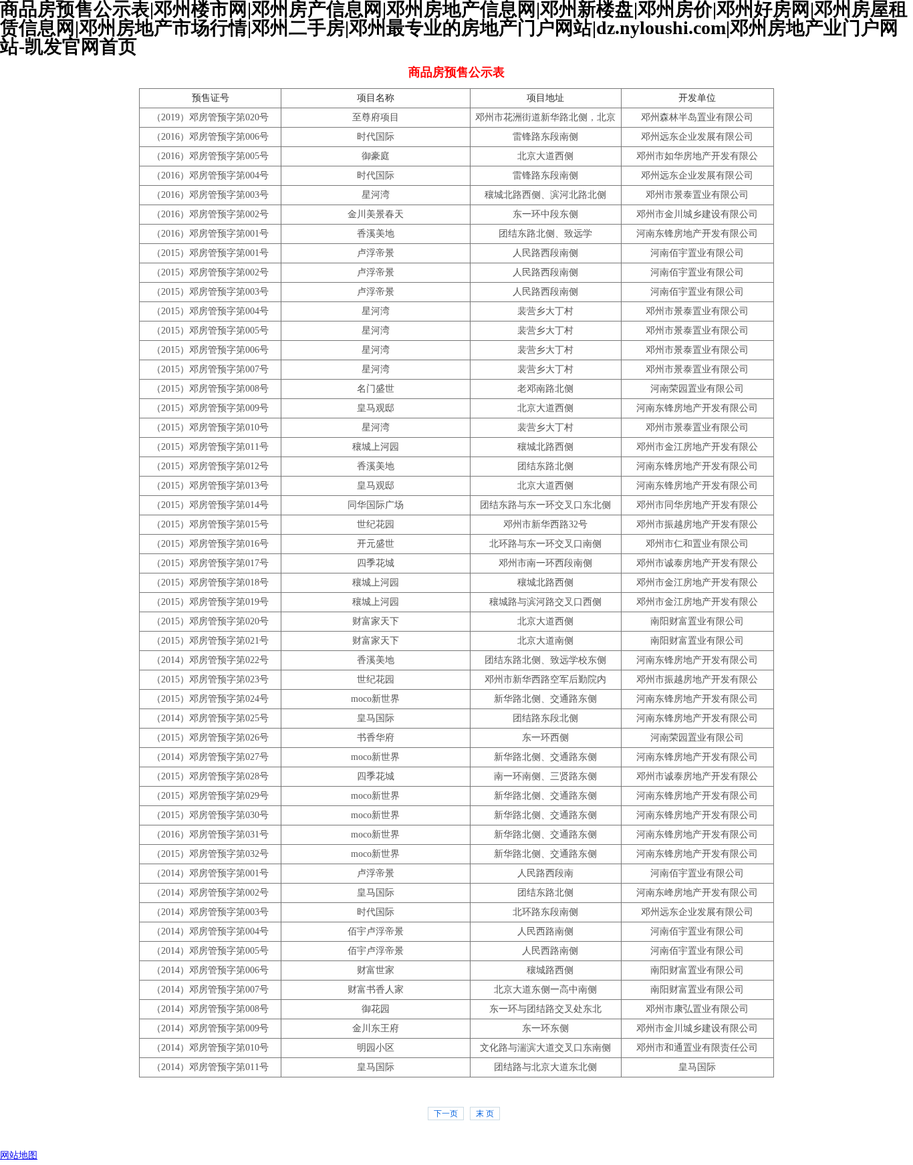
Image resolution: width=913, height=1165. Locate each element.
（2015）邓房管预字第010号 (210, 427)
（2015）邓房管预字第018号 (210, 582)
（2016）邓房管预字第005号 (210, 156)
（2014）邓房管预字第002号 (210, 893)
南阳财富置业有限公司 (697, 621)
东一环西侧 (545, 738)
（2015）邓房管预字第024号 (210, 699)
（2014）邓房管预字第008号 (210, 1009)
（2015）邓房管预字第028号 (210, 776)
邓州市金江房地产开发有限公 (697, 447)
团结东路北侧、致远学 (545, 234)
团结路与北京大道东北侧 (545, 1067)
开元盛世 (375, 544)
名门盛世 (375, 389)
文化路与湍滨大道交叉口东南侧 (545, 1048)
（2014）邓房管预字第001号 (210, 873)
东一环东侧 (545, 1028)
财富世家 (375, 970)
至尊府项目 (375, 117)
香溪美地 (375, 234)
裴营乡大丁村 (545, 311)
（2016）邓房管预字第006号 (210, 137)
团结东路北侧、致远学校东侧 (545, 660)
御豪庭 (376, 156)
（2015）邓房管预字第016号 (210, 544)
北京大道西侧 (545, 156)
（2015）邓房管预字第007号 (210, 369)
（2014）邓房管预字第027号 (210, 757)
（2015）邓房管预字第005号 (210, 331)
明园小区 (375, 1048)
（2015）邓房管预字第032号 (210, 854)
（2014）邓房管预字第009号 (210, 1028)
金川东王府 (375, 1028)
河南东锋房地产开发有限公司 (697, 234)
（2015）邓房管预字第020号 (210, 621)
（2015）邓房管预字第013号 (210, 486)
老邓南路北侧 (545, 389)
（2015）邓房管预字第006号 (210, 350)
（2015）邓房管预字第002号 (210, 272)
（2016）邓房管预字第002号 (210, 214)
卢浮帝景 (375, 253)
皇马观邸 (375, 408)
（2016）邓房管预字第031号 (210, 834)
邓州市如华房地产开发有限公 (697, 156)
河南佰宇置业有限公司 (697, 253)
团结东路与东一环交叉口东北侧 (545, 505)
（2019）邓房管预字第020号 (210, 117)
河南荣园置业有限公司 (697, 389)
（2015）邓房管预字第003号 (210, 292)
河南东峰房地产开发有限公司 (697, 893)
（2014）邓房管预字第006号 (210, 970)
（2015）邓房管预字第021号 (210, 641)
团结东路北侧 (545, 466)
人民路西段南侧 (545, 253)
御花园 (376, 1009)
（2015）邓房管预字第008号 (210, 389)
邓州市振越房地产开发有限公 (697, 524)
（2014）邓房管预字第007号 (210, 990)
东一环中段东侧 (545, 214)
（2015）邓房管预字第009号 (210, 408)
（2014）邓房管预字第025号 (210, 718)
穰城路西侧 (545, 970)
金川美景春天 (376, 214)
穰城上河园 (375, 447)
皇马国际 (375, 718)
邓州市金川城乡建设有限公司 (697, 214)
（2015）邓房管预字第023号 (210, 679)
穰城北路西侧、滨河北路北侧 (545, 195)
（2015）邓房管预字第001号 (210, 253)
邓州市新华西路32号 (545, 524)
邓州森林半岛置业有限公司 (697, 117)
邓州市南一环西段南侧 (545, 563)
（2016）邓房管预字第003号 (210, 195)
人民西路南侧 (545, 931)
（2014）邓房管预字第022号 (210, 660)
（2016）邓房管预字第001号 (210, 234)
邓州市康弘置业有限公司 (697, 1009)
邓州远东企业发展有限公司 (697, 137)
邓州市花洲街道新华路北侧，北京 (545, 117)
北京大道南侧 (545, 641)
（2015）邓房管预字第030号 (210, 815)
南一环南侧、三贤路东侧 (545, 776)
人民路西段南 (545, 873)
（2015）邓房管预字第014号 (210, 505)
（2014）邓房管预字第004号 (210, 931)
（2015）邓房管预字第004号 (210, 311)
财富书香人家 (376, 990)
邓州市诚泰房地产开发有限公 (697, 563)
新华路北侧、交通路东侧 (545, 699)
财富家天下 (375, 621)
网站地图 (18, 1155)
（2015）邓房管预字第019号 (210, 602)
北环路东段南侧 (545, 912)
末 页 (485, 1113)
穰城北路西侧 (545, 447)
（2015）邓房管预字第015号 (210, 524)
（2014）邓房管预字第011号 (210, 1067)
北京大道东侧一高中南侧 (545, 990)
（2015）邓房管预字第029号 (210, 796)
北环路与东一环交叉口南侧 (545, 544)
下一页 (446, 1113)
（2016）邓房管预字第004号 (210, 175)
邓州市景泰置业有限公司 (697, 195)
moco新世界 (375, 699)
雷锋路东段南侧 (545, 137)
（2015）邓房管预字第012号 (210, 466)
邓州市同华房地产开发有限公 (697, 505)
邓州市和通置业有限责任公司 (697, 1048)
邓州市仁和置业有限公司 (697, 544)
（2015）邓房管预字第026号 (210, 738)
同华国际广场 (376, 505)
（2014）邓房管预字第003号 (210, 912)
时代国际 (375, 137)
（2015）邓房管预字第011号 (210, 447)
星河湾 (376, 195)
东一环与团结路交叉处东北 (545, 1009)
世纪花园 (375, 524)
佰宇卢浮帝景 (376, 931)
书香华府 (375, 738)
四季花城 (375, 563)
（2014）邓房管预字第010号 (210, 1048)
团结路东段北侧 (545, 718)
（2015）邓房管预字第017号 (210, 563)
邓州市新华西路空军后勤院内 (545, 679)
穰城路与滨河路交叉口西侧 (545, 602)
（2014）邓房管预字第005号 (210, 951)
